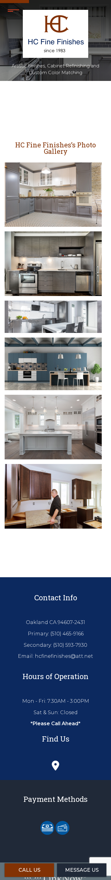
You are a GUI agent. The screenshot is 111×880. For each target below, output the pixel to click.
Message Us (82, 870)
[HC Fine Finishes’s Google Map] (55, 767)
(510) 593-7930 (70, 645)
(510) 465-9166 (67, 634)
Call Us (29, 870)
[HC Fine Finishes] (55, 32)
